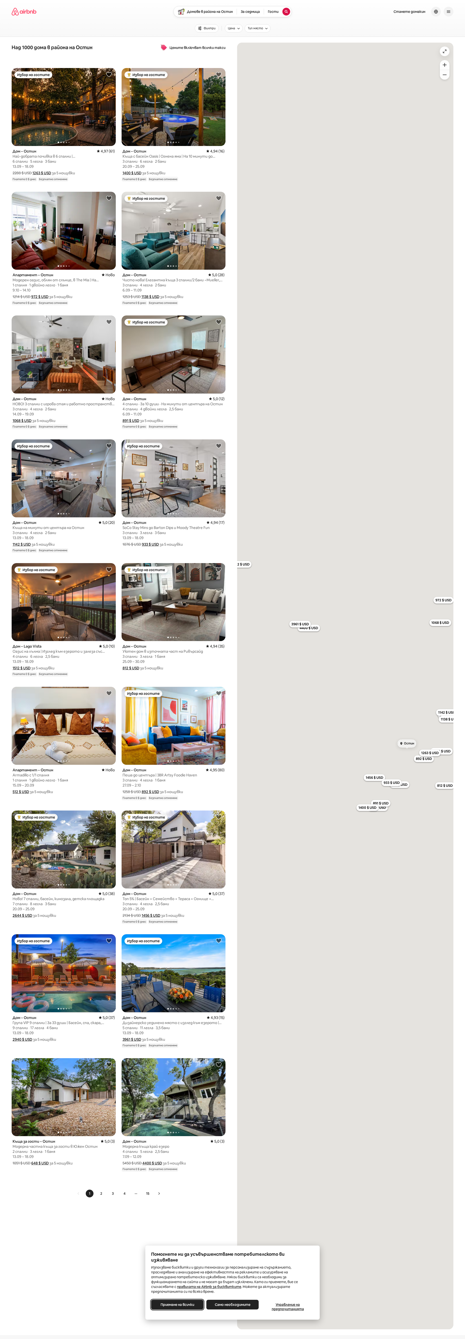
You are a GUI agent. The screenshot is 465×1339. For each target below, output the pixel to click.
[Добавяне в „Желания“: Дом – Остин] (109, 74)
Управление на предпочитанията (288, 1306)
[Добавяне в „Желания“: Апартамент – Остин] (109, 198)
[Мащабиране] (445, 65)
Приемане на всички (177, 1304)
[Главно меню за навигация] (448, 11)
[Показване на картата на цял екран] (445, 51)
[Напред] (158, 1193)
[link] (78, 1193)
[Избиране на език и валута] (436, 11)
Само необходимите (232, 1304)
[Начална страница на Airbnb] (24, 11)
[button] (41, 173)
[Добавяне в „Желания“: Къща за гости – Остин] (109, 1064)
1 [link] (89, 1193)
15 (147, 1193)
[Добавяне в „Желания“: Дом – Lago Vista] (109, 569)
